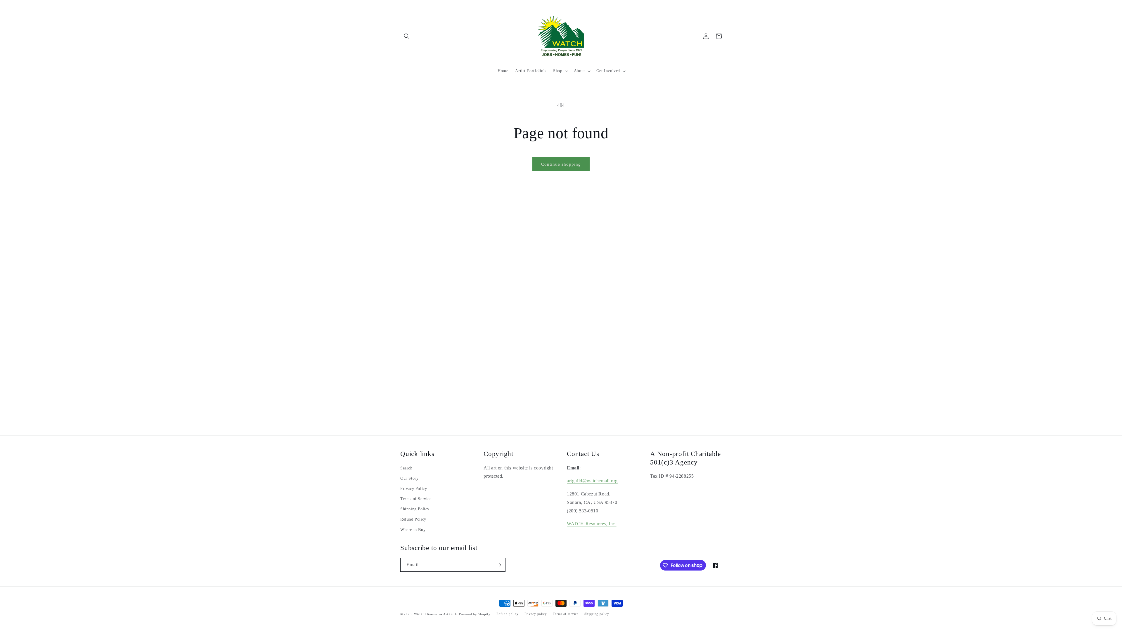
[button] (406, 36)
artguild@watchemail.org (592, 480)
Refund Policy (413, 519)
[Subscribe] (498, 565)
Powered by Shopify (475, 614)
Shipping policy (596, 614)
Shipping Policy (415, 509)
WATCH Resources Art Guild (436, 614)
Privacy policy (535, 614)
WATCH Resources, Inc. (592, 523)
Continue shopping (561, 164)
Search (406, 468)
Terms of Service (416, 499)
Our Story (409, 478)
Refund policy (507, 614)
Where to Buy (412, 530)
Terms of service (565, 614)
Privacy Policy (413, 488)
